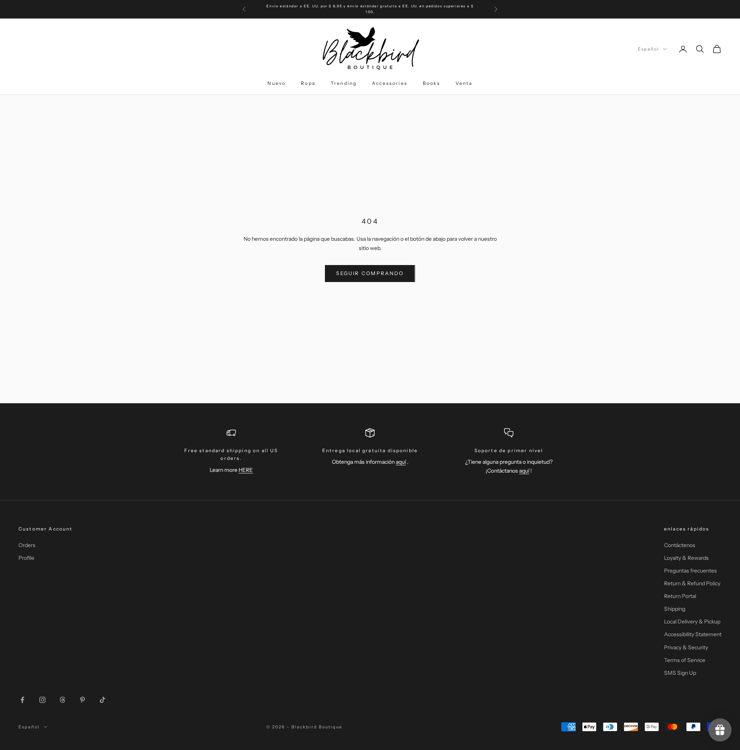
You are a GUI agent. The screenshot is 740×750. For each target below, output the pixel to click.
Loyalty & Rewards (686, 557)
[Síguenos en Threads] (62, 700)
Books (431, 83)
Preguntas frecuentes (690, 570)
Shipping (674, 608)
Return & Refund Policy (692, 583)
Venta (464, 83)
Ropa (308, 83)
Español (648, 49)
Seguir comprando (370, 273)
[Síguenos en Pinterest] (82, 700)
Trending (344, 83)
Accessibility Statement (693, 634)
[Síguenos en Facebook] (22, 700)
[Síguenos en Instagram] (42, 700)
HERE (246, 469)
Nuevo (276, 83)
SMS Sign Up (680, 672)
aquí (401, 461)
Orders (26, 545)
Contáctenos (679, 545)
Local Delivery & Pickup (692, 621)
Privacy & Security (686, 647)
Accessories (389, 83)
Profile (26, 557)
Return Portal (680, 596)
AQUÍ (430, 12)
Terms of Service (684, 660)
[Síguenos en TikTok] (102, 700)
